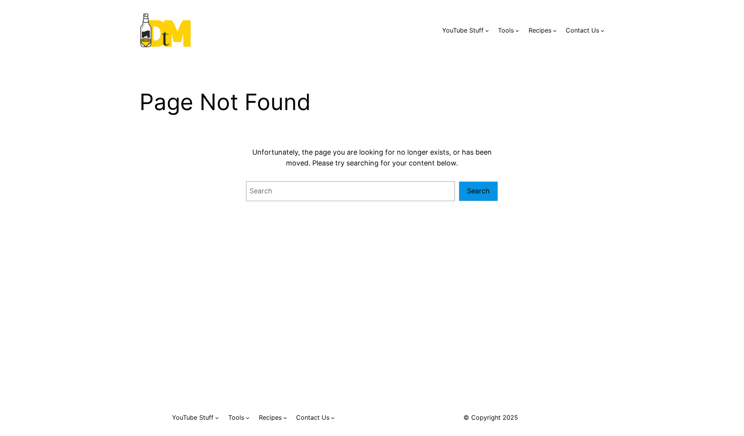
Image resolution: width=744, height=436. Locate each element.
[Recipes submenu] (555, 31)
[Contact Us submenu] (602, 31)
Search (478, 191)
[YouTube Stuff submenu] (487, 31)
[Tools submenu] (517, 31)
